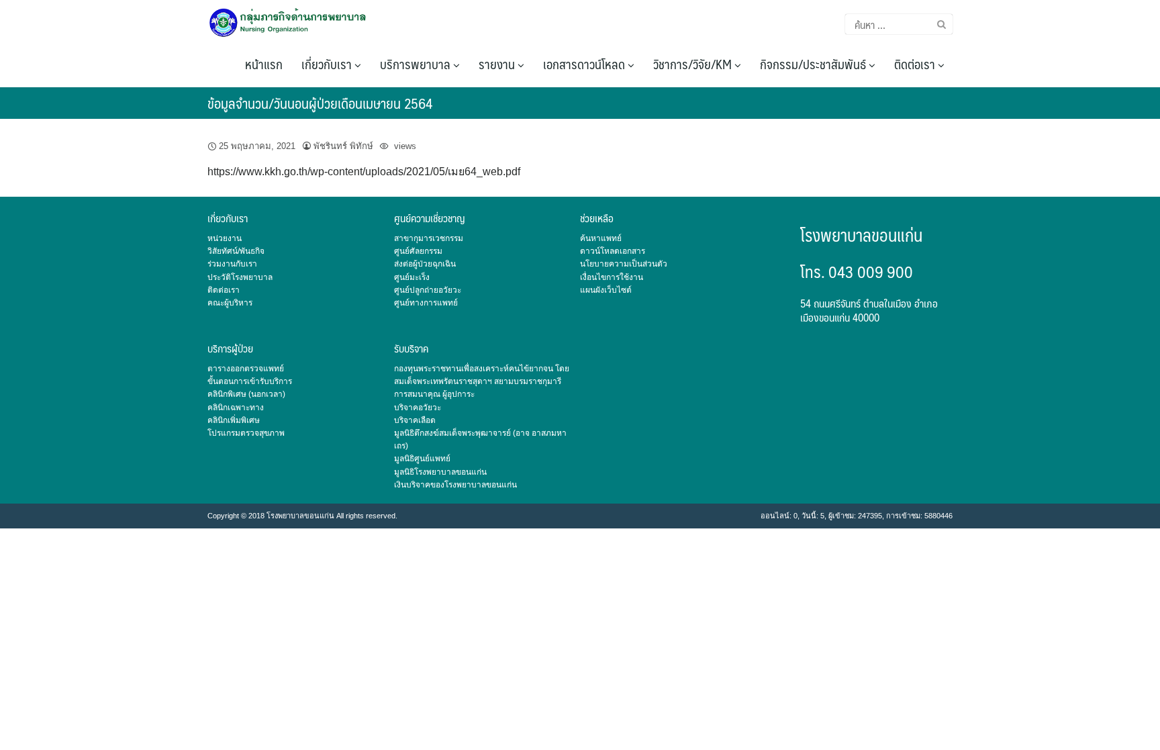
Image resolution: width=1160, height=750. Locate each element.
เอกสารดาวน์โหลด (585, 64)
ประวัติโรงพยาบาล (240, 277)
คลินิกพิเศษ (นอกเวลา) (246, 394)
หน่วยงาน (224, 238)
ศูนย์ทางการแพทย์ (426, 303)
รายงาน (498, 64)
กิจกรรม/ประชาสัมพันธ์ (814, 64)
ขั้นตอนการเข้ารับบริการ (249, 381)
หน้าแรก (264, 64)
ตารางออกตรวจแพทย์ (245, 368)
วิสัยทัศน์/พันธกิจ (235, 251)
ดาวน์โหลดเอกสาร (612, 251)
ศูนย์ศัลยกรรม (418, 251)
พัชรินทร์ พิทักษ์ (343, 146)
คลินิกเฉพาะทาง (235, 407)
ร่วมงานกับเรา (232, 264)
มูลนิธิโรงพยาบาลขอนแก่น (440, 472)
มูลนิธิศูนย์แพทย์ (422, 458)
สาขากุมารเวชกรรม (428, 238)
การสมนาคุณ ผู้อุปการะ (434, 394)
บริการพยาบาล (416, 64)
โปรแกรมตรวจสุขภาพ (246, 433)
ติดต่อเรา (916, 64)
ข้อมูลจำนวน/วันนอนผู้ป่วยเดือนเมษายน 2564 (319, 103)
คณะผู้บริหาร (229, 303)
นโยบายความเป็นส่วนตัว (623, 264)
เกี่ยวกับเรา (327, 64)
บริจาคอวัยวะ (417, 407)
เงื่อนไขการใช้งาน (611, 277)
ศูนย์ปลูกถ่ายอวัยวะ (427, 290)
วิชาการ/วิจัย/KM (693, 64)
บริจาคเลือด (415, 420)
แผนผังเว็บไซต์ (606, 290)
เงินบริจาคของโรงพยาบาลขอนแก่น (455, 484)
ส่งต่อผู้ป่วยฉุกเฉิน (425, 264)
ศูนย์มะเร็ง (412, 277)
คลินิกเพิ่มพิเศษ (233, 420)
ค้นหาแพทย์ (601, 238)
